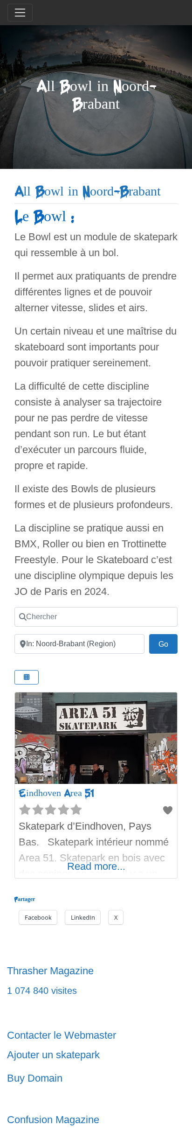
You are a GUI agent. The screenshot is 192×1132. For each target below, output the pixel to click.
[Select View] (26, 677)
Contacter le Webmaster (61, 1035)
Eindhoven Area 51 (56, 793)
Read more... (96, 866)
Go (168, 644)
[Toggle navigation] (20, 12)
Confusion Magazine (53, 1119)
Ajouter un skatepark (53, 1055)
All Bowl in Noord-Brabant (87, 191)
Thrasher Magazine (50, 971)
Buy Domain (34, 1078)
